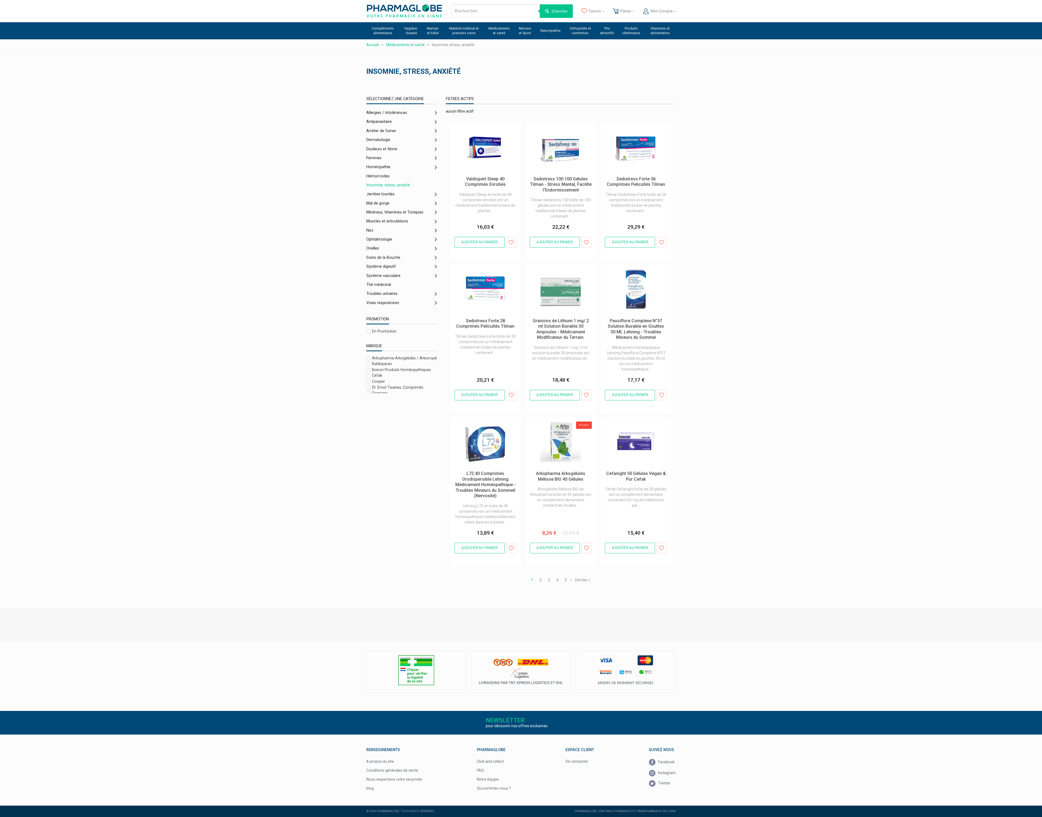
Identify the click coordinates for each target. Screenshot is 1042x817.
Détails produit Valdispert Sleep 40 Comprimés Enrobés (479, 128)
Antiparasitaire (379, 121)
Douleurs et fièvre (381, 149)
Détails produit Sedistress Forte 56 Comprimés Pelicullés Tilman (630, 128)
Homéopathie (378, 167)
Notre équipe (488, 779)
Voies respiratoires (382, 303)
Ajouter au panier (479, 242)
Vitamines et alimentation (660, 30)
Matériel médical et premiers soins (464, 30)
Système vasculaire (383, 275)
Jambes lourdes (380, 194)
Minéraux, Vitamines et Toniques (394, 212)
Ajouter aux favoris (511, 242)
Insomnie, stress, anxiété (388, 185)
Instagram (666, 772)
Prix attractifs (607, 30)
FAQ (480, 770)
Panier (625, 11)
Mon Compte (661, 11)
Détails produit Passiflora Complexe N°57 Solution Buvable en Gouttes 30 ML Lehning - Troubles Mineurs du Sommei (635, 272)
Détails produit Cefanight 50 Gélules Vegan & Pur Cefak (631, 422)
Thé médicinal (378, 284)
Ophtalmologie (379, 239)
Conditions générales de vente (392, 770)
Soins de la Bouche (383, 257)
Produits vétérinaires (631, 30)
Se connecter (577, 761)
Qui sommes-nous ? (494, 788)
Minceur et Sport (525, 30)
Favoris (595, 11)
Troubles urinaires (382, 293)
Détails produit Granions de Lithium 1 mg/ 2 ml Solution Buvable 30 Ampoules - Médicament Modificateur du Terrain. (560, 272)
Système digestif (381, 266)
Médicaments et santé (499, 30)
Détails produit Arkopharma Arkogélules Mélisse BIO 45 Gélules (559, 422)
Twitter (664, 783)
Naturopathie (550, 30)
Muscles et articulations (387, 221)
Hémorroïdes (378, 176)
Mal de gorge (377, 203)
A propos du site (380, 761)
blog (370, 788)
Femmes (374, 158)
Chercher (560, 11)
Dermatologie (378, 140)
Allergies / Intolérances (386, 112)
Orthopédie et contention (580, 30)
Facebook (666, 762)
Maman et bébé (433, 30)
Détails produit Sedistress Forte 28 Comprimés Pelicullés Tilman (479, 270)
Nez (369, 230)
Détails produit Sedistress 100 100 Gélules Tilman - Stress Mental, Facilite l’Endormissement (558, 130)
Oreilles (372, 248)
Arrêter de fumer (381, 131)
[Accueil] (404, 11)
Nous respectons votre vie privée (394, 779)
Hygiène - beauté (410, 30)
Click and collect (490, 761)
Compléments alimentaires (383, 30)
